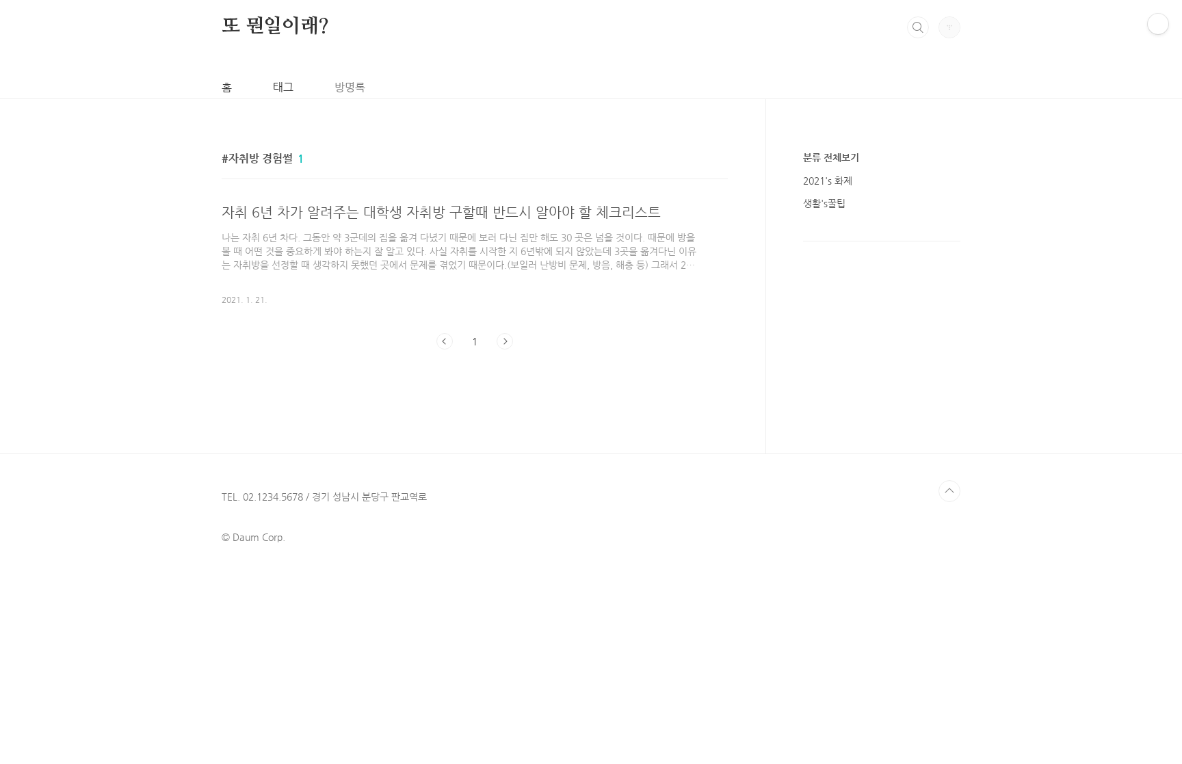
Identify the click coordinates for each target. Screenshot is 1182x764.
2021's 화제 (827, 180)
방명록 (349, 87)
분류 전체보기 (831, 157)
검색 (918, 27)
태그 (283, 87)
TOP (949, 491)
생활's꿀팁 (824, 203)
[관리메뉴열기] (1158, 24)
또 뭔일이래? (275, 26)
